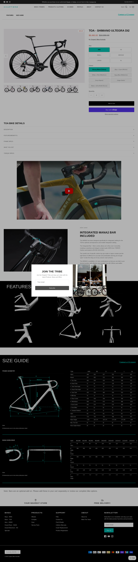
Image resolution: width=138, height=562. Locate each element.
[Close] (104, 267)
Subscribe (52, 288)
